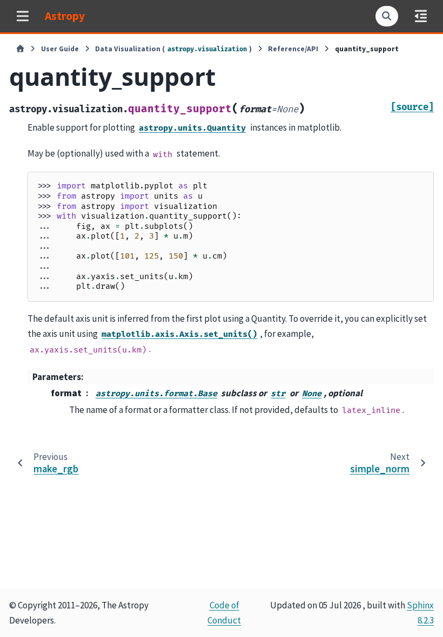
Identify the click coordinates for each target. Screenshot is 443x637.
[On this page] (420, 16)
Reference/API (293, 48)
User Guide (60, 48)
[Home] (20, 49)
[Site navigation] (22, 16)
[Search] (386, 16)
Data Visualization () (173, 48)
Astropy (65, 16)
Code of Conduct (224, 612)
